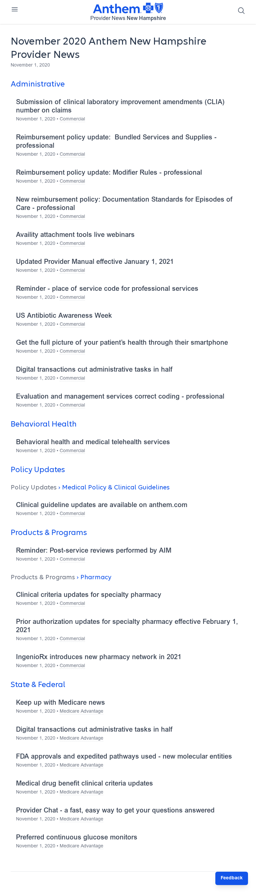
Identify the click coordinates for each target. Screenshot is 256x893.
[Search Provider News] (241, 11)
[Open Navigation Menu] (15, 9)
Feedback (232, 878)
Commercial (72, 119)
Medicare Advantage (81, 711)
